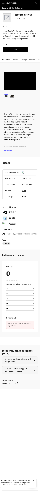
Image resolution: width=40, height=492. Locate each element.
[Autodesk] (11, 3)
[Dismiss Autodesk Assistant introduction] (33, 480)
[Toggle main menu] (3, 2)
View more (8, 151)
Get (15, 49)
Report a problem (9, 383)
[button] (20, 360)
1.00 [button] (24, 191)
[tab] (6, 99)
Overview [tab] (6, 60)
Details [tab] (15, 60)
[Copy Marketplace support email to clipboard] (18, 383)
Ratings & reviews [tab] (28, 60)
